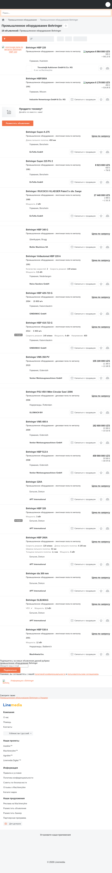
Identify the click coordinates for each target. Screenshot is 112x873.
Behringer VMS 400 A (37, 422)
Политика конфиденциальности (18, 778)
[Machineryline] (3, 20)
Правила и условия (12, 773)
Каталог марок (10, 792)
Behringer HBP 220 (36, 47)
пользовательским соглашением (83, 674)
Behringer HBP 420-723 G (39, 293)
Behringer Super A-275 (38, 132)
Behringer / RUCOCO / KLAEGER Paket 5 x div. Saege (54, 191)
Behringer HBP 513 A (37, 452)
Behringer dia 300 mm (37, 573)
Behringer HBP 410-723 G (39, 323)
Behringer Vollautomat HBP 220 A (43, 256)
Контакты (7, 727)
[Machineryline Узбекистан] (19, 4)
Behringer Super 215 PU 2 (39, 161)
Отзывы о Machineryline (14, 787)
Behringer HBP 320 (36, 508)
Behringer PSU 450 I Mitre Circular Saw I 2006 (49, 392)
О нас (6, 717)
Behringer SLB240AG (37, 600)
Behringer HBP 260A (37, 537)
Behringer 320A (34, 482)
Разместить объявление (18, 123)
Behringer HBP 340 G (37, 229)
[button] (108, 4)
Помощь (7, 722)
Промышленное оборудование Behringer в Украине (24, 698)
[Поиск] (108, 13)
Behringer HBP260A (36, 78)
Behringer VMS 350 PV (37, 357)
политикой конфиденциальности (50, 674)
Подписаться (10, 670)
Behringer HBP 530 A (37, 629)
